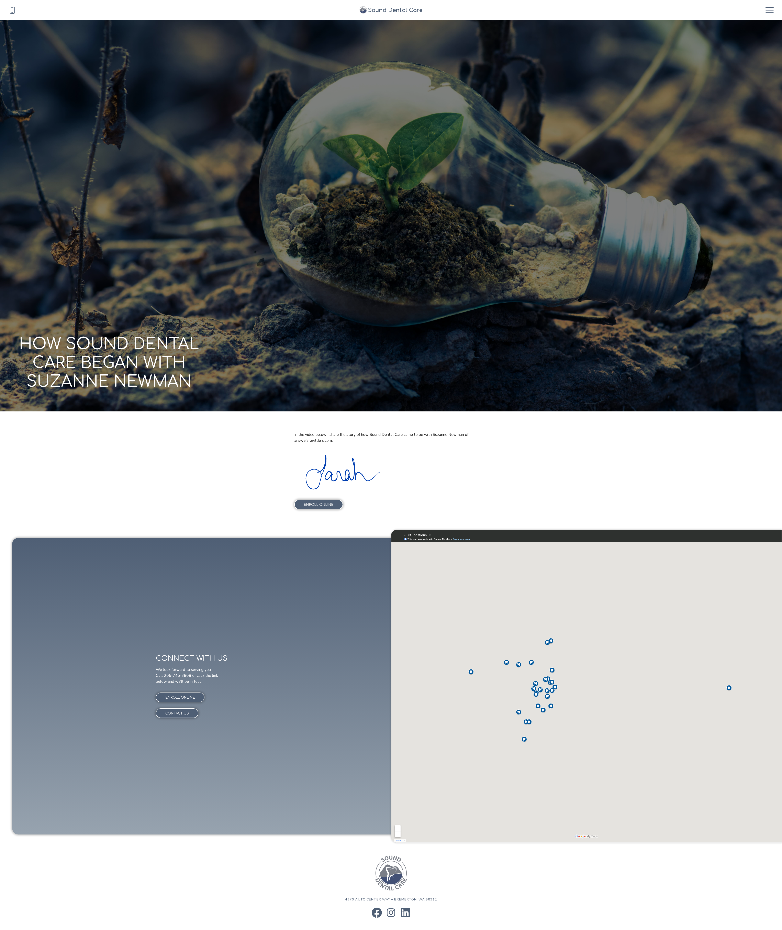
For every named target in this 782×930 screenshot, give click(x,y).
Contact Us (177, 713)
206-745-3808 (177, 675)
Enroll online (318, 505)
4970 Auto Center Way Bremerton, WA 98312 (391, 899)
